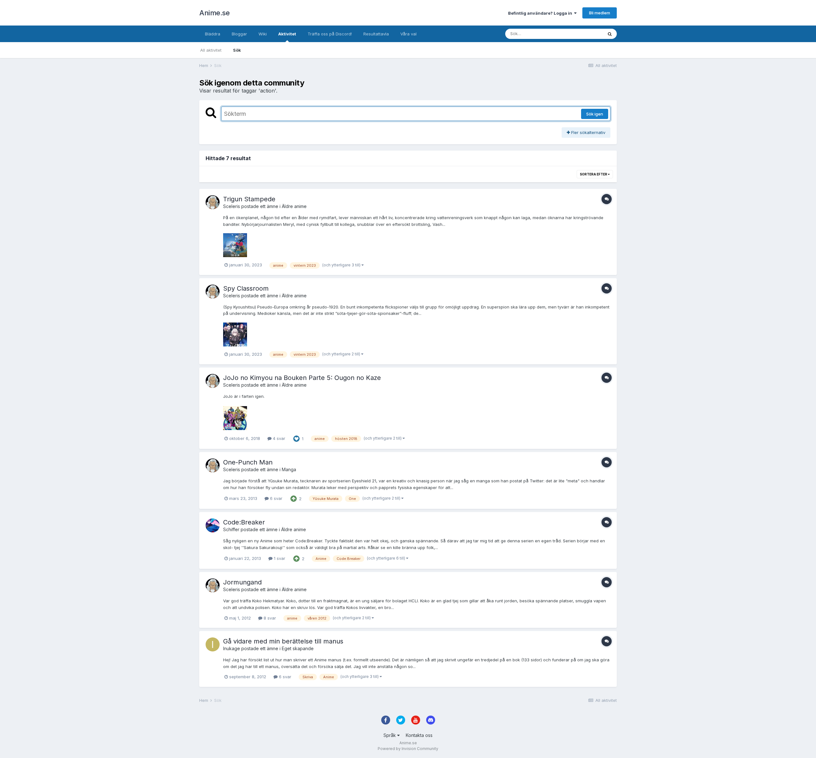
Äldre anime (294, 206)
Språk (390, 735)
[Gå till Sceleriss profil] (213, 202)
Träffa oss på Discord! (330, 33)
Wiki (263, 33)
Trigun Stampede (249, 199)
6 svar (275, 498)
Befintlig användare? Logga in (541, 13)
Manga (289, 469)
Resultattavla (376, 33)
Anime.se (214, 13)
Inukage (231, 648)
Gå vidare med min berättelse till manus (283, 641)
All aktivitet (211, 50)
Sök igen (594, 113)
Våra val (408, 33)
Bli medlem (599, 12)
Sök (237, 50)
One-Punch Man (248, 462)
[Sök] (610, 34)
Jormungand (242, 582)
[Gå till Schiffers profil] (213, 525)
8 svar (269, 618)
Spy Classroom (246, 288)
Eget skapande (298, 648)
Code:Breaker (244, 522)
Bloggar (239, 33)
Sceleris (231, 206)
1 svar (279, 558)
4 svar (278, 438)
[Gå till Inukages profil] (213, 644)
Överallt (586, 33)
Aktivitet (287, 33)
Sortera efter (594, 174)
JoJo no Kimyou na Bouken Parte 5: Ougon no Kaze (302, 378)
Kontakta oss (419, 735)
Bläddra (212, 33)
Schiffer (231, 529)
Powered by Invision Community (408, 748)
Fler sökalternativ (587, 132)
